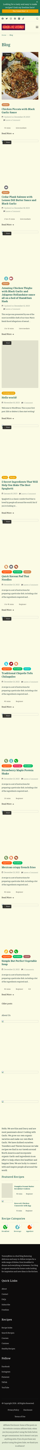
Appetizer (7, 572)
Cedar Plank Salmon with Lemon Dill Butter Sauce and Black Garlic (19, 200)
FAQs (4, 1299)
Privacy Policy (13, 1410)
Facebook (6, 1367)
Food (5, 477)
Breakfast (17, 572)
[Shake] (11, 761)
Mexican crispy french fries (19, 867)
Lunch (27, 957)
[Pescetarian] (6, 187)
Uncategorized (8, 393)
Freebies (5, 1310)
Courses (5, 1338)
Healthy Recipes (8, 1349)
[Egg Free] (6, 567)
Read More (7, 133)
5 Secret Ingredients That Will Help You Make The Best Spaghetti (20, 485)
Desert (27, 669)
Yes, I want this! (19, 11)
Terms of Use (20, 1417)
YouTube (5, 1388)
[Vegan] (16, 761)
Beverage (17, 766)
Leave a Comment (13, 120)
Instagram (6, 1372)
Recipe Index (7, 1328)
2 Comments (28, 969)
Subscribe (6, 1305)
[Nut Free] (16, 664)
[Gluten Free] (6, 951)
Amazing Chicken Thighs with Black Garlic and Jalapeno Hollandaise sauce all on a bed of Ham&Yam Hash (18, 295)
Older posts (7, 1003)
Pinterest (5, 1377)
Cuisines (5, 1343)
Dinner (5, 105)
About (4, 1289)
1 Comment (28, 403)
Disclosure (27, 1410)
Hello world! (9, 397)
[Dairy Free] (6, 664)
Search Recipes (8, 1333)
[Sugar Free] (16, 567)
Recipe (12, 477)
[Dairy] (6, 278)
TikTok (4, 1382)
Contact (5, 1294)
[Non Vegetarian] (11, 278)
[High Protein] (11, 664)
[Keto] (6, 761)
